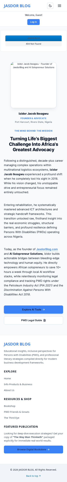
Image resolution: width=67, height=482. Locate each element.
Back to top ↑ (33, 475)
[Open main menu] (59, 5)
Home (7, 378)
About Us (9, 390)
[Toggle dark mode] (50, 6)
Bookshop (9, 406)
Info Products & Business (18, 384)
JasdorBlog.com (47, 249)
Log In (33, 22)
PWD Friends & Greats (16, 411)
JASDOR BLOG (17, 5)
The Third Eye (11, 417)
